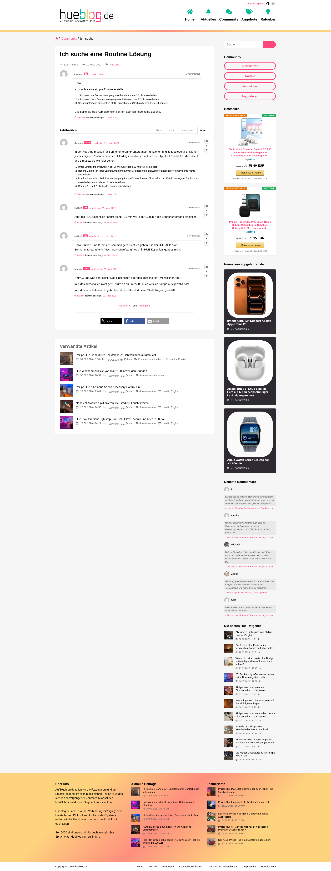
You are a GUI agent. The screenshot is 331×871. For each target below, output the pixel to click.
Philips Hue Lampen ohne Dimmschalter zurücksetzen (250, 689)
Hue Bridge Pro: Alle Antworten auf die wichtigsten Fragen (254, 702)
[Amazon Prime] (250, 159)
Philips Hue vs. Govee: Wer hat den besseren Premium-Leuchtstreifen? (243, 828)
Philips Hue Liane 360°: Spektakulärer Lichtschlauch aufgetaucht (171, 790)
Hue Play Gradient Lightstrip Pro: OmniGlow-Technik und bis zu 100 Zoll (171, 841)
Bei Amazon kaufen (251, 172)
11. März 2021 (110, 117)
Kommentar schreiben (150, 359)
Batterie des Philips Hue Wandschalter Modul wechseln (252, 728)
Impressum (250, 866)
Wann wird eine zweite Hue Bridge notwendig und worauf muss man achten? (254, 661)
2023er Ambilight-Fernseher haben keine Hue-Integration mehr (254, 676)
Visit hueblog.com (255, 3)
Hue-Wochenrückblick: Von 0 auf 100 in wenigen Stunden (169, 803)
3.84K (87, 142)
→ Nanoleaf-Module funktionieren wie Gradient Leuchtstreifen (250, 508)
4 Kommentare (147, 391)
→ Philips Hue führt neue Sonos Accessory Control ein (250, 537)
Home (140, 866)
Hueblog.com (79, 836)
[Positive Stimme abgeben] (206, 141)
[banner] (85, 15)
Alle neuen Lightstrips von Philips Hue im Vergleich (253, 634)
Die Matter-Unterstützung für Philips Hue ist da (255, 754)
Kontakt (250, 76)
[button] (111, 321)
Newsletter (250, 66)
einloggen (144, 305)
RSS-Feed (168, 866)
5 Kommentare (147, 407)
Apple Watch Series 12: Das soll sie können (248, 461)
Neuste (171, 130)
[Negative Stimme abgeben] (206, 150)
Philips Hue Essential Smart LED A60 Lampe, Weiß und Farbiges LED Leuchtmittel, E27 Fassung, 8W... (250, 152)
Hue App (114, 64)
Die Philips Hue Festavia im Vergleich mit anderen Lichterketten (254, 647)
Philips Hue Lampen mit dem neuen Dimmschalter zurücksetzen (255, 715)
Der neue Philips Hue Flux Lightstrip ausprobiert (244, 839)
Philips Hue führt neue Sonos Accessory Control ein (171, 815)
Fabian (128, 359)
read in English (178, 359)
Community (69, 38)
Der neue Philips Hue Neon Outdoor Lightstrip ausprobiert (243, 815)
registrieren (125, 305)
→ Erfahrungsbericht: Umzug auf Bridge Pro (245, 592)
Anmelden (250, 86)
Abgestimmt (187, 130)
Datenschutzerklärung (191, 866)
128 (85, 207)
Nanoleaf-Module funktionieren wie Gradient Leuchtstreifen (167, 828)
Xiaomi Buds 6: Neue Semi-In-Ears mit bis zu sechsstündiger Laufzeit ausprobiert (247, 392)
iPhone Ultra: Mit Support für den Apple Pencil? (249, 322)
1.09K (86, 268)
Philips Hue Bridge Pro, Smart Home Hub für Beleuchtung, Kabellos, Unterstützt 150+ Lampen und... (250, 225)
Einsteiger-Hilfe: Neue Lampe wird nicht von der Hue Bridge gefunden (254, 741)
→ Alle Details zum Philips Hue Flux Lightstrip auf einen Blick (250, 566)
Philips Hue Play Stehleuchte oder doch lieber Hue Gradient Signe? (245, 790)
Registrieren (250, 96)
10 (86, 74)
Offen (202, 130)
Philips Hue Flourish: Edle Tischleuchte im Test (243, 802)
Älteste (159, 130)
